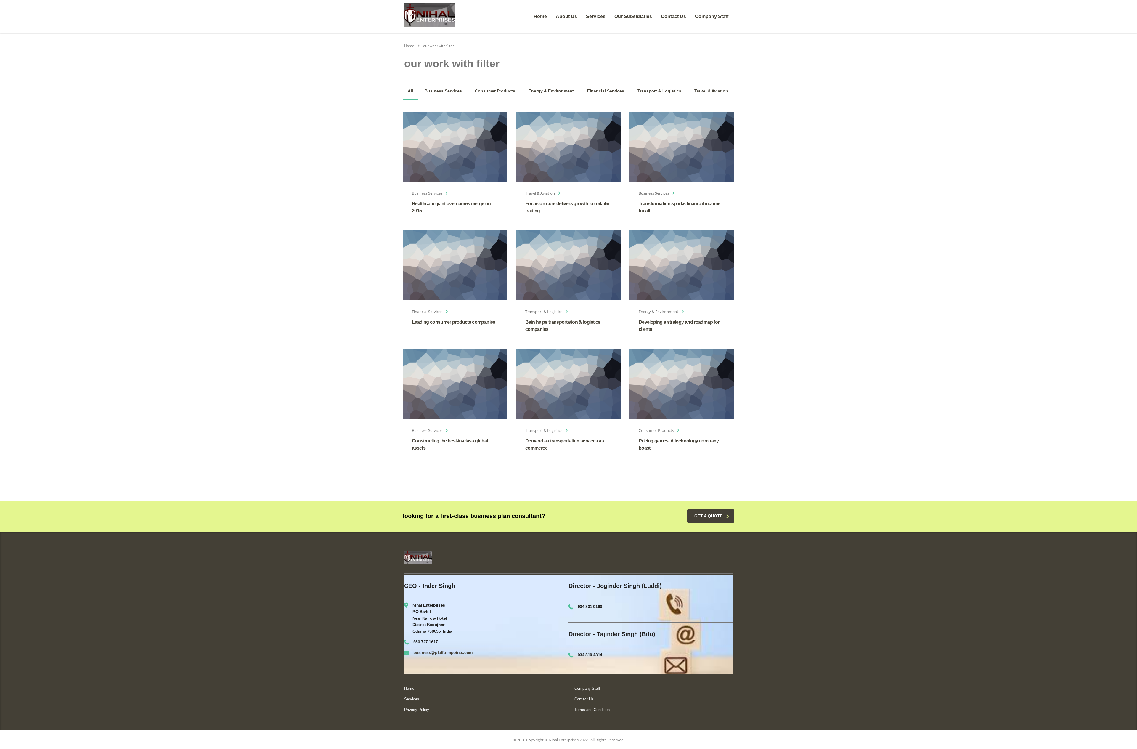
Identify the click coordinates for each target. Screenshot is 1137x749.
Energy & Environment (551, 91)
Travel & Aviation (711, 91)
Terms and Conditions (593, 710)
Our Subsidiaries (633, 16)
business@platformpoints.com (443, 652)
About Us (566, 16)
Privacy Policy (416, 710)
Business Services (443, 91)
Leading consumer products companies (453, 322)
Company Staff (711, 16)
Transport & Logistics (659, 91)
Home (540, 16)
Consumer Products (495, 91)
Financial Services (605, 91)
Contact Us (673, 16)
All (410, 91)
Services (596, 16)
